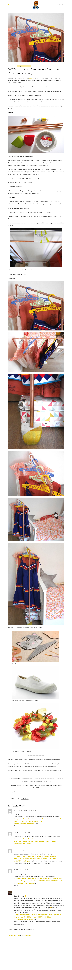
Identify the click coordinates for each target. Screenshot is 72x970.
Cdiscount (32, 78)
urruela (17, 832)
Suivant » (28, 935)
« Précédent (11, 935)
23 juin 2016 (12, 66)
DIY (19, 66)
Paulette (13, 798)
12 (24, 935)
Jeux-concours (25, 66)
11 (22, 935)
